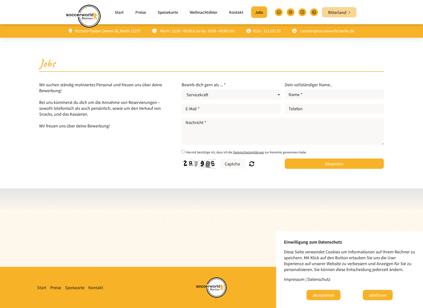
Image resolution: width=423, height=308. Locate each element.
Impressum (294, 279)
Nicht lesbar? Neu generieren (251, 164)
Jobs (259, 12)
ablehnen (378, 295)
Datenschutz (318, 279)
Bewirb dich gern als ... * (203, 84)
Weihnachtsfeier (203, 12)
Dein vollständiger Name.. (308, 84)
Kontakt (236, 12)
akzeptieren (323, 295)
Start (119, 12)
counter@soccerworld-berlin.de (327, 30)
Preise (140, 12)
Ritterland (338, 12)
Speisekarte (168, 12)
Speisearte (74, 287)
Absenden (334, 164)
